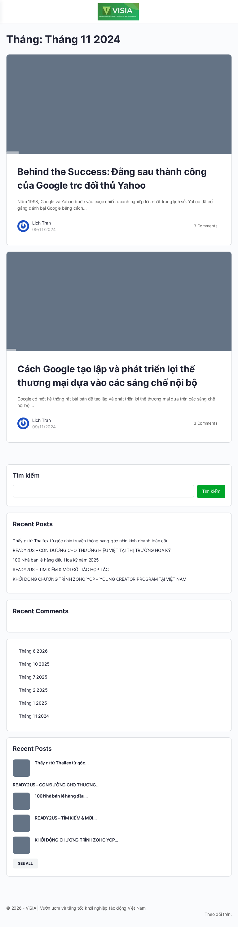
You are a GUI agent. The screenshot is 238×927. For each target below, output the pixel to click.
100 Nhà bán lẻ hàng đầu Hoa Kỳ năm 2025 (56, 559)
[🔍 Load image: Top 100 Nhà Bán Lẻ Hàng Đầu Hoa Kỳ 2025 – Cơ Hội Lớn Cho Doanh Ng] (21, 801)
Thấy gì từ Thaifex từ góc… (62, 762)
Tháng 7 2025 (33, 677)
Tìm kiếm (26, 475)
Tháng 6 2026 (33, 651)
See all (25, 863)
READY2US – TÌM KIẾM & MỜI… (66, 817)
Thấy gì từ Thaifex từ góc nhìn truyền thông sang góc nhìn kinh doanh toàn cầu (91, 540)
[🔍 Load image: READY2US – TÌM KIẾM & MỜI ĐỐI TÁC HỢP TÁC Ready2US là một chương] (21, 823)
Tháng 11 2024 (34, 716)
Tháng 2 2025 (33, 690)
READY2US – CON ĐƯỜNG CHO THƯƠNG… (56, 784)
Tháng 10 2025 (34, 664)
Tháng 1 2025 (33, 703)
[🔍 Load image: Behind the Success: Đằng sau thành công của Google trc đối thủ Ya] (119, 104)
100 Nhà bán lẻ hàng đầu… (61, 795)
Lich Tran (41, 222)
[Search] (226, 12)
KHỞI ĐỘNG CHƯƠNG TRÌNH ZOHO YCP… (76, 839)
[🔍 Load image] (119, 301)
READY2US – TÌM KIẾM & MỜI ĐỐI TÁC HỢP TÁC (60, 569)
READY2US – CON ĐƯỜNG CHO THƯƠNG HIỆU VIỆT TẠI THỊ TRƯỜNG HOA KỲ (92, 550)
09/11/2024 (44, 229)
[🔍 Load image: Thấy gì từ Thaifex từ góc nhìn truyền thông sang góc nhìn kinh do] (21, 768)
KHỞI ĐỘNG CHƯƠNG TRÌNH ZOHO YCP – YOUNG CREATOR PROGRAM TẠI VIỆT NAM (99, 579)
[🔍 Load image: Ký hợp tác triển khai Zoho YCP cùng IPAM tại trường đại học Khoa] (21, 845)
